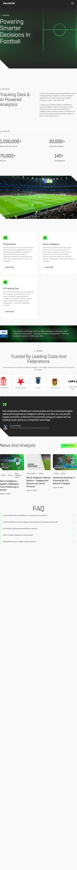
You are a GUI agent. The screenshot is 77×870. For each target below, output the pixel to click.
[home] (9, 3)
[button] (72, 3)
